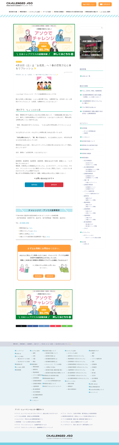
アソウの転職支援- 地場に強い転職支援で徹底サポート (77, 419)
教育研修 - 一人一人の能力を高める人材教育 (28, 421)
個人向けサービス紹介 (24, 358)
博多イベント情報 (91, 206)
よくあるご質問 (105, 11)
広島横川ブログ (90, 189)
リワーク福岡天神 (89, 191)
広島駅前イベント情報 (92, 177)
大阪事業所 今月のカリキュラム (76, 370)
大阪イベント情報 (91, 219)
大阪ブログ (19, 61)
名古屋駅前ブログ (91, 171)
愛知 (34, 361)
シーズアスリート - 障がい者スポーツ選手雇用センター (77, 424)
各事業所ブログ (94, 350)
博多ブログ (89, 204)
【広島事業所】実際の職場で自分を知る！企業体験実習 (92, 112)
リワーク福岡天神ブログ (92, 193)
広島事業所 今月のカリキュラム (76, 361)
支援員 (86, 133)
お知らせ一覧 (86, 76)
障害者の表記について (50, 383)
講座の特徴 (71, 383)
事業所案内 (23, 11)
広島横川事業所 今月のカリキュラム (78, 367)
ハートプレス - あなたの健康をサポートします (75, 421)
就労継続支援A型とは (51, 358)
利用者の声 (19, 364)
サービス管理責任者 (90, 131)
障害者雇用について (88, 149)
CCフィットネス (89, 235)
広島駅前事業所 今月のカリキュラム (78, 364)
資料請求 (54, 185)
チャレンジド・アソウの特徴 (53, 364)
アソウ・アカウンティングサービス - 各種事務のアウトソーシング (34, 427)
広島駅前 (94, 364)
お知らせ (86, 244)
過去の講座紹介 (72, 389)
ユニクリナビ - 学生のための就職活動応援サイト (29, 419)
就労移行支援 (13, 11)
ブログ (86, 228)
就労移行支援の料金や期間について (55, 372)
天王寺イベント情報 (91, 164)
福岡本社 (86, 196)
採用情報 (84, 128)
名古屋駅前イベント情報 (92, 169)
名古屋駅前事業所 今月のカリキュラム (78, 378)
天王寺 (94, 375)
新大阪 (94, 372)
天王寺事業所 (88, 160)
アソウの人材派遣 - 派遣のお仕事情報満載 (27, 416)
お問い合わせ (94, 384)
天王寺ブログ (89, 163)
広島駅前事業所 (88, 173)
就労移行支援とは (50, 356)
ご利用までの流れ (50, 367)
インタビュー (86, 137)
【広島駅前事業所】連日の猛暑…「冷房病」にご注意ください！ (92, 96)
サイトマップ (94, 392)
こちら (30, 228)
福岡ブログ (89, 198)
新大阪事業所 (88, 222)
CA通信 (94, 381)
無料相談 (34, 185)
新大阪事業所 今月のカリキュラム (77, 372)
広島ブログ (89, 211)
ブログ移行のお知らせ (89, 107)
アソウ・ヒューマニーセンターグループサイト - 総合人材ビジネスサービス (37, 413)
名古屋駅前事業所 (89, 167)
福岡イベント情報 (91, 200)
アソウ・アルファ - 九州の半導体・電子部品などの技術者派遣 (79, 413)
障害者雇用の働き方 (91, 11)
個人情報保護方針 (95, 386)
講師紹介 (70, 386)
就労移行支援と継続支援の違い (54, 370)
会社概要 (35, 397)
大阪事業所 (87, 215)
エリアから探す (35, 350)
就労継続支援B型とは (51, 361)
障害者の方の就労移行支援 (74, 11)
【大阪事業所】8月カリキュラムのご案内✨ (92, 102)
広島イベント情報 (91, 213)
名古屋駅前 (95, 378)
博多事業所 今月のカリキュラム (76, 358)
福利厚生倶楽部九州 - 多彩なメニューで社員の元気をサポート (79, 416)
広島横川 (94, 367)
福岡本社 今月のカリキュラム (76, 356)
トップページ (20, 350)
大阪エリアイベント (91, 182)
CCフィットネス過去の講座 (93, 237)
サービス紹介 (47, 11)
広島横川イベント (91, 187)
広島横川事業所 (88, 184)
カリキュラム (86, 232)
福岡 (34, 353)
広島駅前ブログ (90, 176)
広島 (34, 356)
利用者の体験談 (59, 11)
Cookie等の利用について (97, 389)
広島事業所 (87, 209)
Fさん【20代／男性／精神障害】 (92, 91)
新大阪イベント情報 (91, 226)
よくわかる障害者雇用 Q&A (53, 380)
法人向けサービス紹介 (24, 361)
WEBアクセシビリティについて (52, 386)
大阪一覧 (86, 180)
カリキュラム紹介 (34, 11)
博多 (93, 356)
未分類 (84, 242)
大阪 (34, 358)
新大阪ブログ (89, 224)
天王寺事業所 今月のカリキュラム (77, 375)
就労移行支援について (88, 141)
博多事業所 (87, 202)
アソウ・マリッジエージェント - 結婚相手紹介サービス (31, 424)
